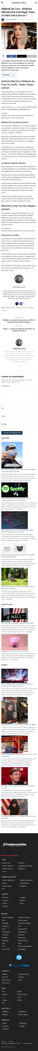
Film (3, 991)
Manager (5, 938)
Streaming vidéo (22, 994)
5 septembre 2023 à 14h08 (26, 19)
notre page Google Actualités (20, 268)
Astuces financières (8, 880)
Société (5, 894)
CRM (3, 929)
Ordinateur (5, 1011)
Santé (21, 903)
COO (19, 926)
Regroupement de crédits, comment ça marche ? (15, 651)
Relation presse (23, 940)
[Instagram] (21, 303)
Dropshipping (22, 932)
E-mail (3, 416)
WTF (3, 1003)
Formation (5, 935)
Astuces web (6, 863)
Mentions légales (27, 1043)
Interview (5, 900)
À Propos (3, 1041)
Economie (5, 897)
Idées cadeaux (23, 1014)
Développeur (6, 932)
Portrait (4, 903)
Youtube (19, 1000)
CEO (3, 920)
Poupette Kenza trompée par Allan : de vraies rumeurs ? (18, 231)
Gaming (19, 991)
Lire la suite (28, 480)
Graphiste (21, 935)
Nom (2, 408)
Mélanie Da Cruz (21, 307)
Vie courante (6, 983)
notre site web (5, 268)
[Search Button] (36, 2)
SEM (19, 943)
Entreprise (21, 863)
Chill (4, 988)
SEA (3, 943)
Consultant (5, 926)
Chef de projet (22, 920)
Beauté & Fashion (23, 974)
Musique (4, 994)
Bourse (4, 883)
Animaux (4, 974)
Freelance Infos (19, 3)
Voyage (4, 1000)
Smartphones (22, 1011)
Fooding (20, 977)
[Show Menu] (2, 2)
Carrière (4, 1023)
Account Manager (7, 917)
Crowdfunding (24, 883)
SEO (3, 946)
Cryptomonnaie (7, 886)
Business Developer (24, 917)
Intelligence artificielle (25, 866)
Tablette (5, 1014)
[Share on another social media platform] (32, 56)
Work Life (5, 1020)
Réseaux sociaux (7, 869)
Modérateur (22, 938)
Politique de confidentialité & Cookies (10, 1043)
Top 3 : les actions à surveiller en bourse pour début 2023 (17, 623)
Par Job (4, 914)
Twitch (19, 997)
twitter (4, 310)
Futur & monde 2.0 (8, 866)
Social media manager (25, 946)
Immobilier (23, 886)
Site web (3, 424)
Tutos (4, 871)
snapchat (30, 307)
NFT (3, 889)
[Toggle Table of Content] (13, 75)
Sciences (5, 906)
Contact (11, 1041)
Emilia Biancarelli (12, 19)
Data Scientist (22, 929)
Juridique (22, 1026)
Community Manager (24, 923)
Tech (3, 860)
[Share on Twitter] (22, 56)
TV (3, 997)
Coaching (5, 923)
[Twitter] (17, 303)
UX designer (22, 949)
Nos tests (6, 1008)
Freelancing (22, 1023)
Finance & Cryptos (9, 877)
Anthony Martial (10, 307)
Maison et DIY (6, 980)
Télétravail (5, 1029)
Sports (20, 980)
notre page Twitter (7, 270)
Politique (22, 900)
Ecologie (22, 897)
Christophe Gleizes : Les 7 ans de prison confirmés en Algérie (18, 724)
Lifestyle (5, 971)
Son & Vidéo (6, 949)
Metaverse (21, 869)
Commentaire (6, 386)
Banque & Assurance (26, 880)
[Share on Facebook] (11, 56)
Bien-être (5, 977)
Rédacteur (5, 940)
